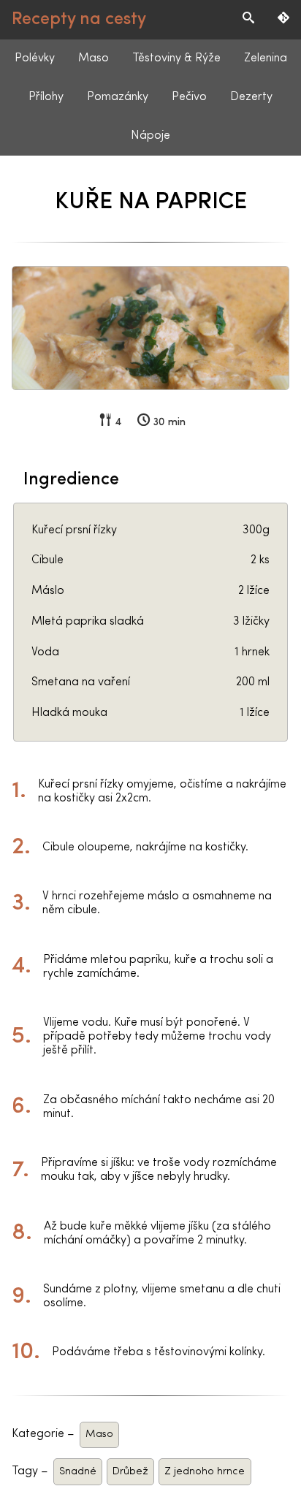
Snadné (77, 1471)
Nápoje (150, 136)
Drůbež (130, 1471)
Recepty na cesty (79, 19)
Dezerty (251, 97)
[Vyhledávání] (248, 19)
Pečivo (189, 97)
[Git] (283, 19)
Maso (93, 58)
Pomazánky (117, 97)
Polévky (35, 58)
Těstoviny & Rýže (176, 58)
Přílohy (46, 97)
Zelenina (265, 58)
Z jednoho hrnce (204, 1471)
